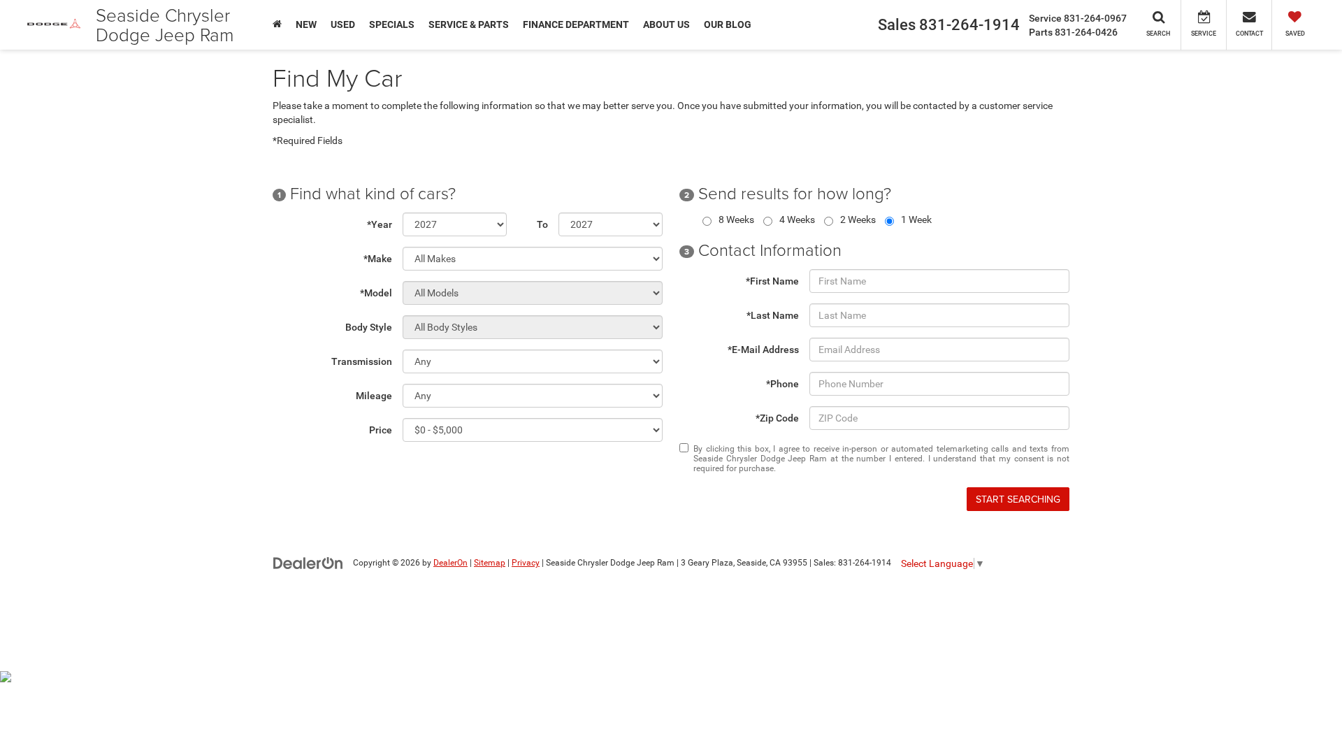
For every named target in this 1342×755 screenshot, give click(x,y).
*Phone (782, 383)
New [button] (306, 24)
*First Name (772, 281)
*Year (379, 224)
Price (380, 430)
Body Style (368, 327)
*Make (377, 258)
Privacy (526, 563)
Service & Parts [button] (468, 24)
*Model (376, 293)
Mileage (374, 395)
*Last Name (772, 315)
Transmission (361, 361)
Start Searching (1018, 499)
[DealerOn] (308, 562)
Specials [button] (391, 24)
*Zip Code (777, 418)
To (542, 224)
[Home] (277, 24)
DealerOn (450, 563)
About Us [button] (666, 24)
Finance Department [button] (576, 24)
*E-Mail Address (763, 349)
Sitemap (489, 563)
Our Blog (727, 24)
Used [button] (343, 24)
